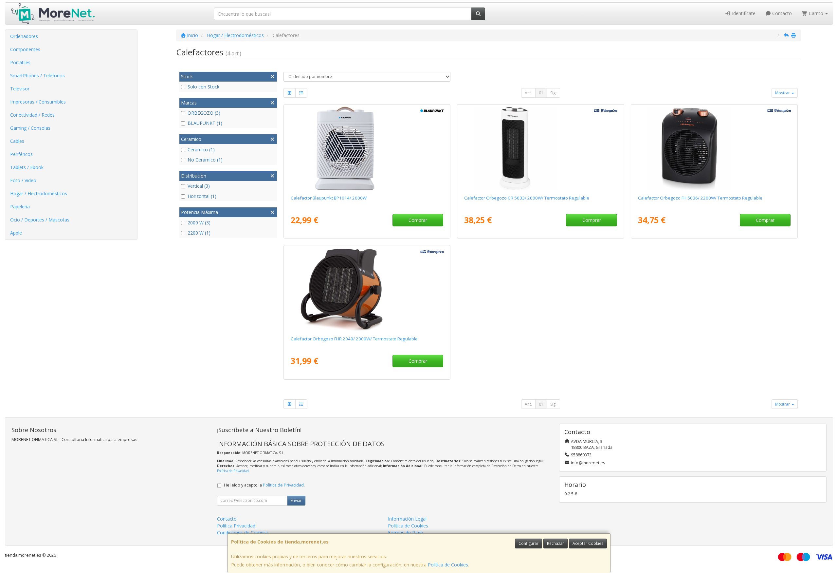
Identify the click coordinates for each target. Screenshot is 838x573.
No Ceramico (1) (205, 160)
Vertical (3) (199, 186)
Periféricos (21, 154)
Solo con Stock (203, 87)
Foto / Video (23, 180)
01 (541, 93)
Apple (16, 233)
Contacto (781, 13)
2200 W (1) (199, 233)
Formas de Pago (405, 532)
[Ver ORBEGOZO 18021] (540, 148)
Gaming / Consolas (30, 128)
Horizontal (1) (202, 196)
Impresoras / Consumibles (38, 102)
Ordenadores (24, 36)
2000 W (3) (199, 223)
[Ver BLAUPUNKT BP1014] (367, 148)
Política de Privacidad (233, 470)
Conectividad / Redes (32, 115)
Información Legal (407, 519)
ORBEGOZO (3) (204, 113)
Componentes (25, 49)
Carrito (816, 13)
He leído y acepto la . (264, 485)
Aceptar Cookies (588, 543)
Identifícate (743, 13)
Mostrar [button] (783, 93)
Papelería (20, 206)
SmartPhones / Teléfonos (37, 75)
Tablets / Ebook (27, 167)
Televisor (19, 89)
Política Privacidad (236, 526)
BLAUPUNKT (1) (205, 123)
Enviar (296, 500)
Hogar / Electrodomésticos (38, 193)
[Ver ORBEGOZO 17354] (714, 148)
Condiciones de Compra (242, 532)
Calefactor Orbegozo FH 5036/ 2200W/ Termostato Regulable (700, 198)
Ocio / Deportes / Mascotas (39, 220)
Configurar (528, 543)
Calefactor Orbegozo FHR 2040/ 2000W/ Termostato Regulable (354, 339)
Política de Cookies (448, 565)
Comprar (418, 220)
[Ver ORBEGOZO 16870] (367, 289)
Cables (17, 141)
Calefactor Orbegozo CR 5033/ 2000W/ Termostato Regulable (526, 198)
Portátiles (20, 62)
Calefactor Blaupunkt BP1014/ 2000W (329, 198)
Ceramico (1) (201, 149)
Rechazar (555, 543)
